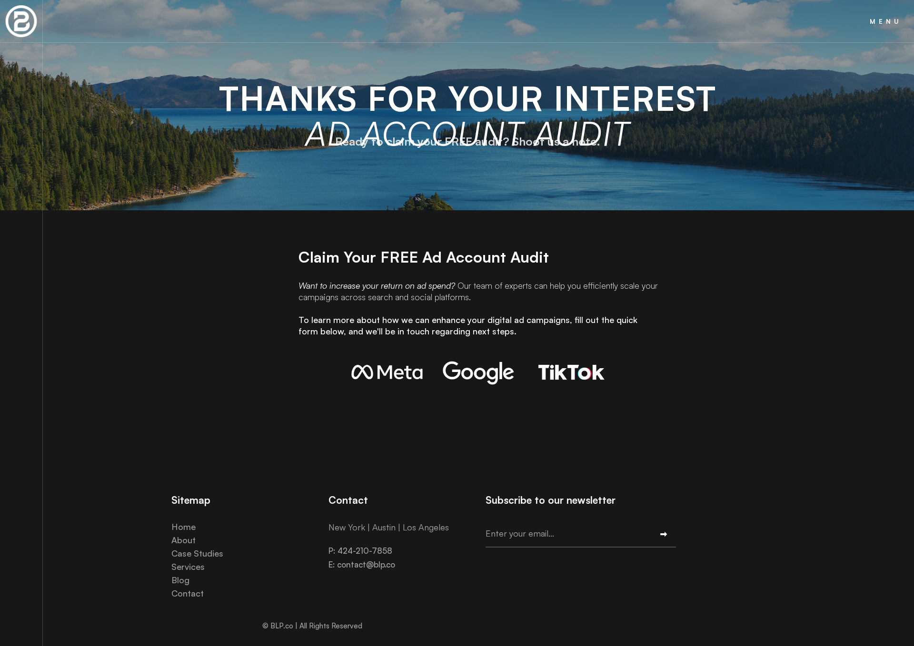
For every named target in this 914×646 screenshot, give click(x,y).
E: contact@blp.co (361, 564)
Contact (187, 593)
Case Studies (197, 553)
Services (188, 566)
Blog (180, 580)
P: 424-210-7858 (360, 551)
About (183, 540)
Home (183, 526)
